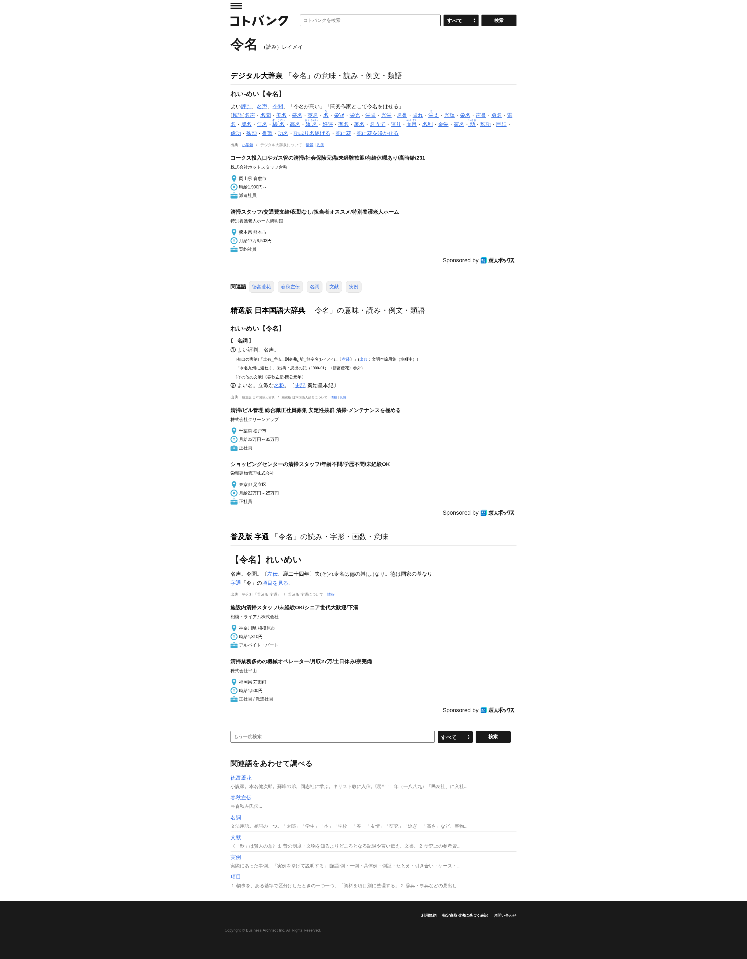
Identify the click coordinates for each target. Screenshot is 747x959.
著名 (359, 124)
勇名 (496, 115)
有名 (343, 124)
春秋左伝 (290, 286)
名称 (279, 385)
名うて (377, 124)
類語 (237, 115)
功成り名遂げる (312, 133)
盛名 (297, 115)
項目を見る (275, 583)
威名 (246, 124)
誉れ (418, 115)
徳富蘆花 (261, 286)
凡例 (320, 145)
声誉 (481, 115)
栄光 (355, 115)
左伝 (272, 574)
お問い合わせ (505, 915)
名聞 (265, 115)
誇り (396, 124)
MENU (236, 6)
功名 (283, 133)
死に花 (343, 133)
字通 (236, 583)
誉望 (267, 133)
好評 (327, 124)
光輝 (449, 115)
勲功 (485, 124)
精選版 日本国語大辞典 (268, 310)
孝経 (346, 359)
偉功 (236, 133)
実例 (353, 286)
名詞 (314, 286)
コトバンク (259, 20)
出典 (363, 359)
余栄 (443, 124)
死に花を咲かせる (378, 133)
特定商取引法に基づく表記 (465, 915)
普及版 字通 (250, 536)
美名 (281, 115)
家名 (459, 124)
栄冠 (339, 115)
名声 (262, 106)
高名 (295, 124)
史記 (300, 385)
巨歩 (501, 124)
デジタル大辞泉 (257, 75)
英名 (313, 115)
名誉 (402, 115)
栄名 (465, 115)
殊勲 (251, 133)
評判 (246, 106)
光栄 (386, 115)
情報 (309, 145)
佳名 (262, 124)
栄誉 (370, 115)
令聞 (278, 106)
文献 (334, 286)
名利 (427, 124)
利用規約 (429, 915)
